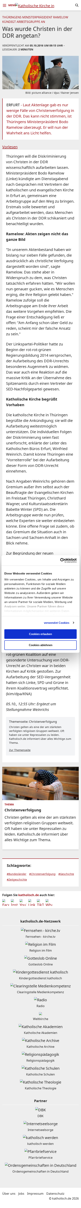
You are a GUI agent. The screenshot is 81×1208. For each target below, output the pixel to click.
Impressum (35, 1194)
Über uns (8, 1194)
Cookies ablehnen (40, 645)
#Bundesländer (16, 874)
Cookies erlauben (40, 634)
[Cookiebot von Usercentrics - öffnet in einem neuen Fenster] (60, 560)
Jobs (21, 1194)
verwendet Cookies (57, 622)
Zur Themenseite (20, 750)
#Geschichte (66, 874)
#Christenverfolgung (42, 874)
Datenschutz (55, 1194)
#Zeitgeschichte (17, 879)
